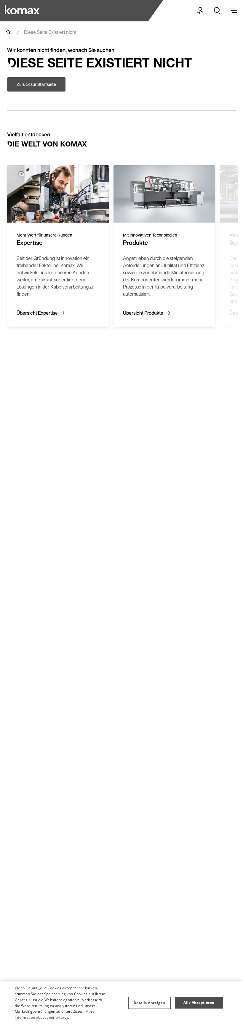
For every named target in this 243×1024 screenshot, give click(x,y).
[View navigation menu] (233, 11)
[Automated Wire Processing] (23, 9)
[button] (149, 1003)
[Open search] (217, 11)
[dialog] (121, 1003)
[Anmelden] (200, 11)
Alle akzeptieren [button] (198, 1002)
